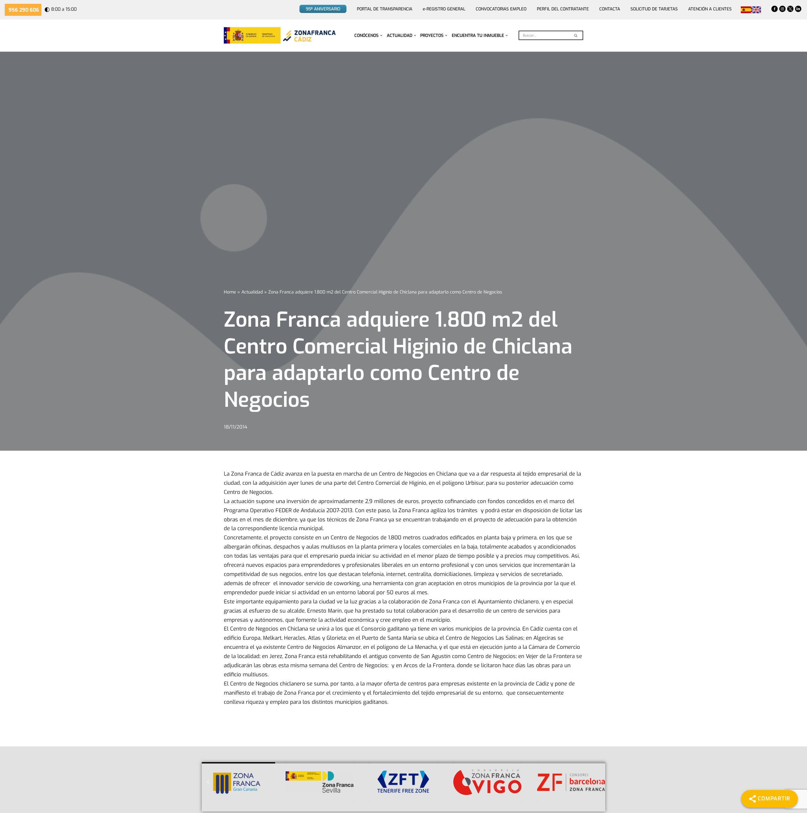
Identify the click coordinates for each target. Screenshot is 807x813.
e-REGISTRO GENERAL (444, 9)
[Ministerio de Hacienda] (252, 35)
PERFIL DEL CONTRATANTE (563, 9)
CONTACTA (609, 9)
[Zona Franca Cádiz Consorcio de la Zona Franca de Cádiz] (309, 35)
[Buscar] (576, 35)
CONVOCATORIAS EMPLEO (501, 9)
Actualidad (252, 292)
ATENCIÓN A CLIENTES (710, 9)
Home (230, 292)
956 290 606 (24, 10)
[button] (381, 35)
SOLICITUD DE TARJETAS (654, 9)
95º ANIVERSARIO (323, 9)
